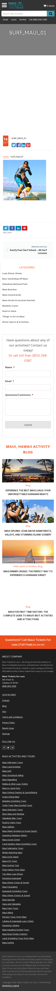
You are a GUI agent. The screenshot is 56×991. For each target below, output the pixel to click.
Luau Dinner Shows (12, 273)
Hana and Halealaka (11, 904)
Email (9, 381)
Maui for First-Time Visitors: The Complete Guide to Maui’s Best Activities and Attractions (28, 615)
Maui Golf (6, 771)
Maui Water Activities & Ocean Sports (19, 831)
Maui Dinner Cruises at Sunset (16, 895)
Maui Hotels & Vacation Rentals (18, 300)
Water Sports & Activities (15, 322)
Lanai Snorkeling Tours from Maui (18, 938)
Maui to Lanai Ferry (11, 788)
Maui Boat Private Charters (14, 934)
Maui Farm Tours (10, 908)
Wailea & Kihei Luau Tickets (15, 784)
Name (10, 367)
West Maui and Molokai (13, 814)
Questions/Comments (19, 394)
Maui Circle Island (10, 856)
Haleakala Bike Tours (12, 818)
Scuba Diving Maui (10, 796)
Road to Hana (9, 311)
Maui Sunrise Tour (10, 865)
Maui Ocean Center (11, 839)
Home (6, 156)
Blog (28, 485)
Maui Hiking (7, 912)
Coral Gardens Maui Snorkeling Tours (19, 844)
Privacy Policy (8, 722)
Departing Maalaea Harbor (14, 835)
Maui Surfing (8, 942)
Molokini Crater (10, 305)
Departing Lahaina (10, 925)
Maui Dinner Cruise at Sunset (15, 882)
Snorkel (22, 19)
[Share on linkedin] (23, 145)
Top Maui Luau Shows (12, 874)
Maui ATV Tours (9, 861)
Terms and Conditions (12, 717)
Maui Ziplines (8, 826)
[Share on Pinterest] (28, 145)
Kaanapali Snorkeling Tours (14, 891)
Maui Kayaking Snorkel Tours (15, 929)
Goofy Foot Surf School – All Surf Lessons (15, 212)
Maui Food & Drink (11, 295)
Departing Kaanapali (11, 878)
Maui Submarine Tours (12, 848)
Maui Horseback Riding (12, 775)
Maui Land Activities (11, 766)
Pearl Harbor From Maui (13, 869)
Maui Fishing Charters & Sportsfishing (19, 792)
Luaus (14, 19)
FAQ (4, 711)
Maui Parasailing (9, 886)
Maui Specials (8, 899)
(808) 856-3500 (40, 19)
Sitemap (6, 733)
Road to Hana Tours (11, 822)
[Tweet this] (13, 145)
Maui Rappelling (9, 779)
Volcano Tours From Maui (14, 917)
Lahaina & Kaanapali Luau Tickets (18, 921)
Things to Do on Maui (13, 316)
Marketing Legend (10, 985)
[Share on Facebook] (18, 145)
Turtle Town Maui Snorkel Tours (17, 805)
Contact (5, 700)
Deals (5, 19)
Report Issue (8, 728)
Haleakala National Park (14, 284)
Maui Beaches (9, 289)
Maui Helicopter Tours (12, 762)
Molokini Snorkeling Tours (14, 801)
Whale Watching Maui (12, 852)
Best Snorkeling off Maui (15, 278)
